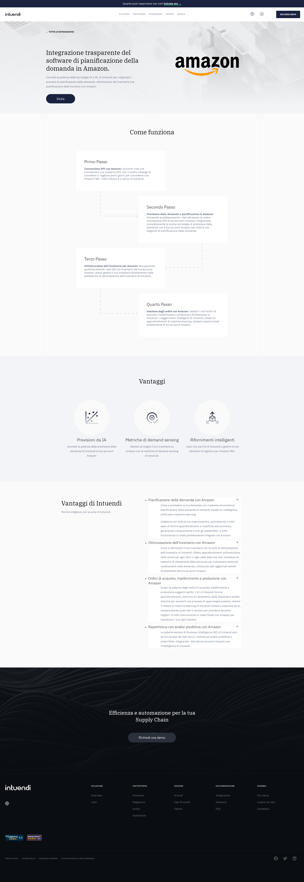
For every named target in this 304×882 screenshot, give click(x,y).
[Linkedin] (294, 858)
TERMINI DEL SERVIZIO (48, 858)
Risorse (170, 14)
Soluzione (124, 14)
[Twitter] (285, 858)
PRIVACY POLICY (12, 858)
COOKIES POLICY (29, 858)
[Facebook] (276, 858)
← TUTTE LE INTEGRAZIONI (60, 31)
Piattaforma (139, 14)
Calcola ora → (172, 3)
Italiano (11, 816)
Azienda (181, 14)
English (11, 822)
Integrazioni (155, 14)
